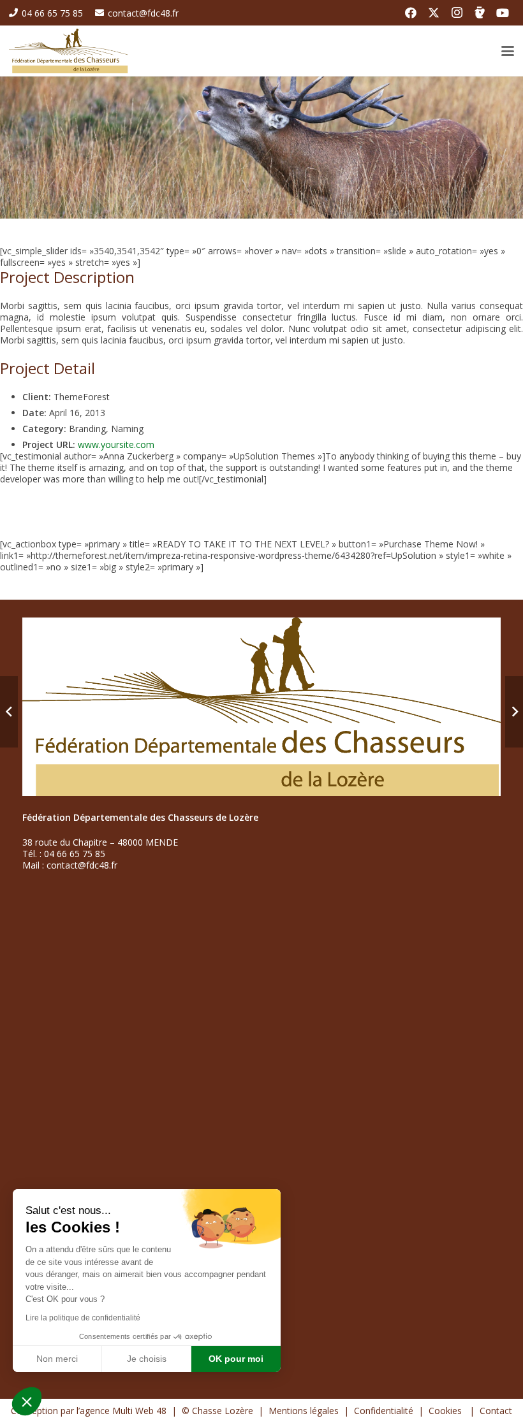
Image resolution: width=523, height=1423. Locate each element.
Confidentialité (383, 1411)
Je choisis (146, 1359)
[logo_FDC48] (68, 51)
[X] (433, 12)
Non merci (57, 1359)
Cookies (446, 1411)
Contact (496, 1411)
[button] (26, 1401)
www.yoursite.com (116, 444)
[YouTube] (502, 12)
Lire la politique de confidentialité (83, 1317)
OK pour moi (236, 1359)
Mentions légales (304, 1411)
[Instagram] (456, 12)
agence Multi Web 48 (123, 1411)
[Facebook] (410, 12)
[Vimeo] (479, 12)
